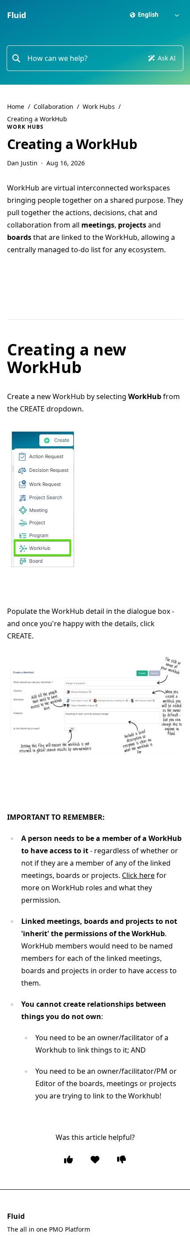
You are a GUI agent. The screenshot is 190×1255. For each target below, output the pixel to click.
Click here (138, 875)
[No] (121, 1160)
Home (15, 106)
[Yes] (68, 1160)
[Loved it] (95, 1160)
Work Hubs (99, 106)
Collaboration (53, 106)
